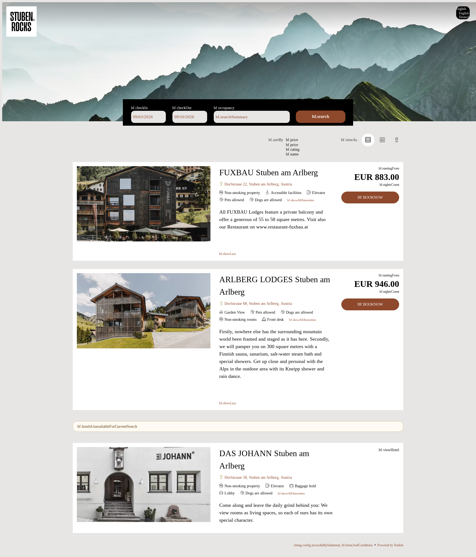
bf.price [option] (292, 145)
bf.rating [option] (292, 149)
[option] (463, 13)
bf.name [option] (292, 154)
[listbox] (463, 12)
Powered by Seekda (390, 545)
